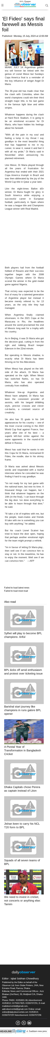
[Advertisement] (25, 240)
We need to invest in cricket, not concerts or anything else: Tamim (22, 900)
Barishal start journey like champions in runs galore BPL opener (22, 710)
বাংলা (21, 1)
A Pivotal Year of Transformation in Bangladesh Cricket (22, 750)
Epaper (27, 1)
